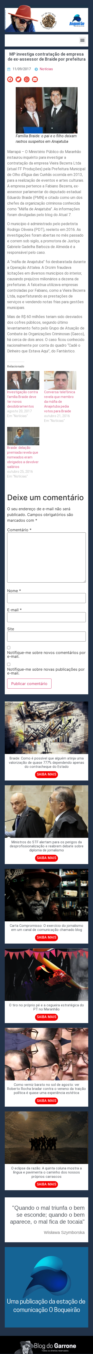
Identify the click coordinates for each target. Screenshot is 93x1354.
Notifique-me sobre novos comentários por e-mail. (46, 654)
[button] (82, 40)
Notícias (46, 69)
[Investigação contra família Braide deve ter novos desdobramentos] (23, 380)
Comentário (19, 530)
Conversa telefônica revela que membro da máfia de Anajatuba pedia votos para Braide (59, 401)
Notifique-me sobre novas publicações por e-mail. (46, 671)
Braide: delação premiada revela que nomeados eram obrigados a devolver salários (23, 457)
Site (10, 629)
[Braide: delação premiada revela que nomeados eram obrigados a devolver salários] (23, 436)
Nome (14, 591)
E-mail (14, 610)
